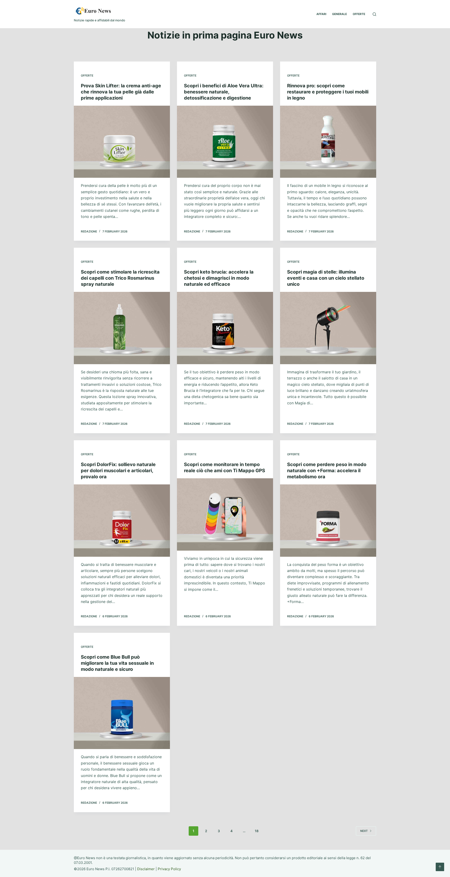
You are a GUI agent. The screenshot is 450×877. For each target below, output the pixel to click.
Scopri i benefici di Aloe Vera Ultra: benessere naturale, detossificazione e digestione (223, 92)
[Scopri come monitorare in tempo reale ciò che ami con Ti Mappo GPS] (225, 514)
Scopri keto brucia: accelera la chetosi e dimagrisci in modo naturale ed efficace (219, 278)
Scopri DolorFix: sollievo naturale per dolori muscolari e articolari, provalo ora (118, 470)
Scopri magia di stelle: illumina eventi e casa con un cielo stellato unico (325, 278)
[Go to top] (440, 867)
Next (364, 831)
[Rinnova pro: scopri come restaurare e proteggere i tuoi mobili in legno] (328, 142)
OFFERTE (359, 14)
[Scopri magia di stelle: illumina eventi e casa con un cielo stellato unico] (328, 328)
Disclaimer (146, 869)
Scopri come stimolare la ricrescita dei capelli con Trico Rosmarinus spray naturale (120, 278)
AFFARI (321, 14)
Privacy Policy (169, 869)
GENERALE (339, 14)
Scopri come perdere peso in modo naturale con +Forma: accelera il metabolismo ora (326, 470)
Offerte (87, 75)
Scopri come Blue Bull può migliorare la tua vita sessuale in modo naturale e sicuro (117, 663)
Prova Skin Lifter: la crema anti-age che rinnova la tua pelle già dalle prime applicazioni (121, 92)
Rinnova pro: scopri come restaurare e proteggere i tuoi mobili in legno (327, 92)
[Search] (374, 14)
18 (257, 831)
